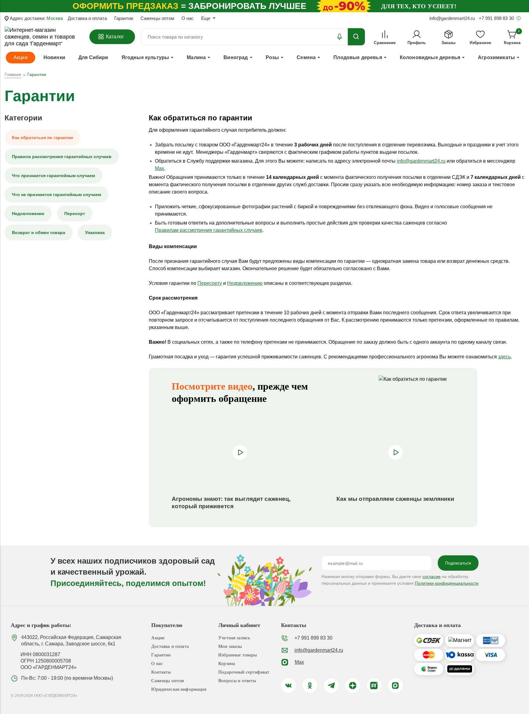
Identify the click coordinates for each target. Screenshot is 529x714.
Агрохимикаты (496, 57)
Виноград (235, 57)
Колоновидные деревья (430, 57)
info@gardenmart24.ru (421, 161)
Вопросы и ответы (237, 680)
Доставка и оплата (87, 18)
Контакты (161, 672)
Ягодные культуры (145, 57)
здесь (504, 356)
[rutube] (374, 685)
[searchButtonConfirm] (356, 36)
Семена (306, 57)
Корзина (226, 663)
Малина (196, 57)
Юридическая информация (178, 689)
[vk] (288, 685)
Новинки (54, 57)
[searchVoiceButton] (339, 36)
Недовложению (245, 283)
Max (159, 168)
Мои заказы (230, 646)
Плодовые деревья (357, 57)
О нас (188, 18)
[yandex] (352, 685)
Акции (157, 637)
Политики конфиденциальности (446, 583)
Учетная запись (234, 637)
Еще (205, 18)
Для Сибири (93, 57)
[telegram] (331, 685)
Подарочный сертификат (243, 672)
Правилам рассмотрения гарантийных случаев (208, 230)
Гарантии (123, 18)
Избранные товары (237, 654)
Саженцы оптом (157, 18)
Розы (272, 57)
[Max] (395, 685)
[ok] (309, 685)
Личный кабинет (239, 625)
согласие (431, 576)
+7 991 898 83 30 (313, 637)
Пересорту (209, 283)
